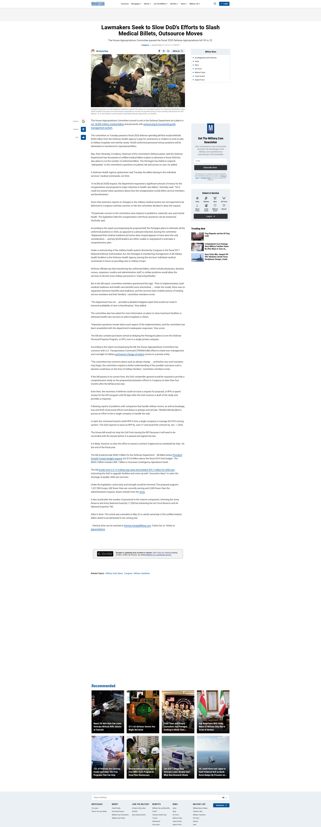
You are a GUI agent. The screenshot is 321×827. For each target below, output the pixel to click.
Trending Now (198, 228)
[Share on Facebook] (159, 51)
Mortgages (135, 4)
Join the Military (159, 4)
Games (195, 821)
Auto (194, 824)
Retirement (156, 821)
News (183, 4)
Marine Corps (177, 818)
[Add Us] (83, 121)
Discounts (156, 824)
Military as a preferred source (158, 555)
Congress (145, 45)
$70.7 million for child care (162, 469)
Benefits (173, 4)
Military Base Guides (200, 808)
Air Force (176, 815)
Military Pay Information (120, 815)
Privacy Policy (206, 178)
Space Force (177, 824)
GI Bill (154, 811)
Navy (174, 811)
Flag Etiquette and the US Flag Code (217, 234)
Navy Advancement (139, 815)
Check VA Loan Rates (99, 811)
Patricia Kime (103, 51)
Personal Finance (118, 811)
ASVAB (134, 811)
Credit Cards (116, 808)
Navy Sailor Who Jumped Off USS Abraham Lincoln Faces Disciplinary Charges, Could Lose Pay (216, 256)
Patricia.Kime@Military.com (137, 525)
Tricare (154, 818)
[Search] (215, 4)
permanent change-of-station (129, 354)
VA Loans (95, 808)
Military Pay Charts (118, 818)
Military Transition (199, 815)
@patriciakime (98, 529)
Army (142, 492)
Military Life (193, 4)
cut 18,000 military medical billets (107, 124)
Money (146, 4)
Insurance (125, 4)
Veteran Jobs (197, 811)
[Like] (83, 137)
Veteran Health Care (159, 815)
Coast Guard (177, 821)
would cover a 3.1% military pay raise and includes (124, 469)
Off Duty (196, 818)
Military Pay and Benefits (161, 808)
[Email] (168, 51)
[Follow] (83, 129)
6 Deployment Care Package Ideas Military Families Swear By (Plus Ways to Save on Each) (217, 246)
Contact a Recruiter (139, 808)
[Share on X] (164, 51)
